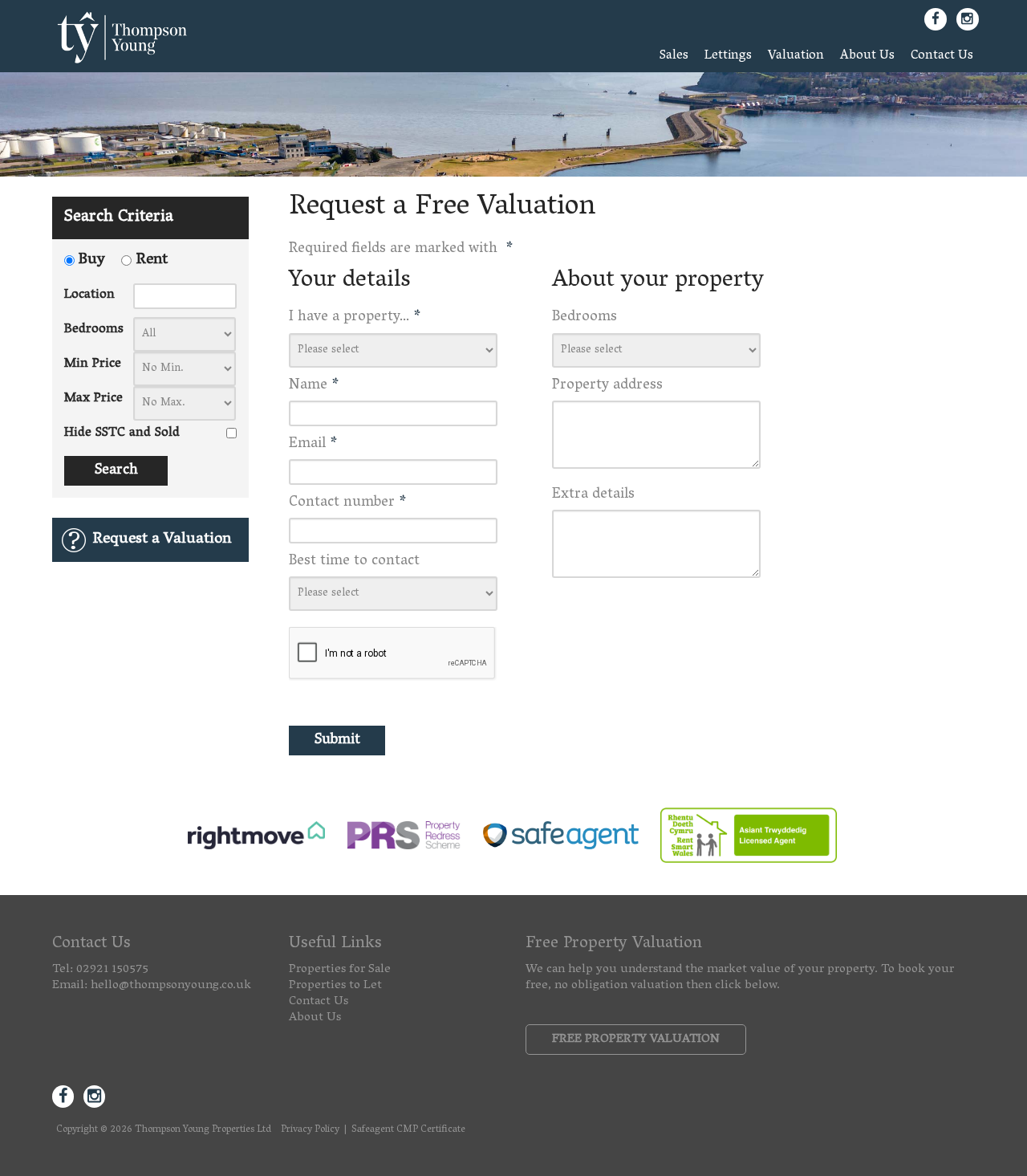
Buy (92, 261)
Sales (674, 56)
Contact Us (942, 56)
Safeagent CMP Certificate (408, 1130)
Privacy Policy (310, 1130)
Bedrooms (94, 330)
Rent (152, 261)
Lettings (728, 56)
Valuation (796, 56)
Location (89, 295)
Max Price (93, 399)
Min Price (92, 364)
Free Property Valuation (636, 1039)
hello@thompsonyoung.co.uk (171, 986)
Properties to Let (335, 986)
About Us (867, 56)
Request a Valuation (161, 540)
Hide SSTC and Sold (122, 433)
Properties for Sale (340, 970)
